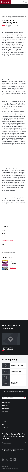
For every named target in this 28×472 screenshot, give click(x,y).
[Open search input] (23, 2)
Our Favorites (5, 411)
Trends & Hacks (5, 408)
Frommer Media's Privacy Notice (10, 450)
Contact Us (4, 421)
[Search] (24, 397)
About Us (4, 418)
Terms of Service (5, 466)
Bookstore (4, 414)
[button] (26, 1)
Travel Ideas (5, 405)
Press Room (5, 427)
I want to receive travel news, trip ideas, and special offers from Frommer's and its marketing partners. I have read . (14, 449)
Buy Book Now (13, 267)
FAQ (3, 424)
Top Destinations (6, 402)
